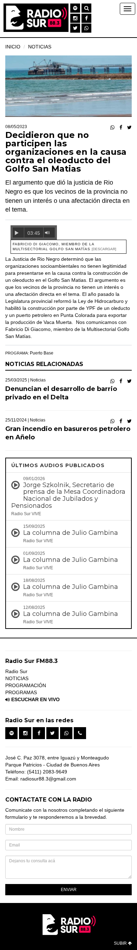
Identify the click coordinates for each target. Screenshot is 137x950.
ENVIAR (69, 889)
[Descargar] (104, 249)
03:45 (33, 233)
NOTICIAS (39, 46)
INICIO (12, 46)
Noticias (38, 380)
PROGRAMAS (21, 692)
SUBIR (121, 943)
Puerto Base (41, 353)
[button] (75, 8)
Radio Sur (16, 671)
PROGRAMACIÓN (25, 685)
